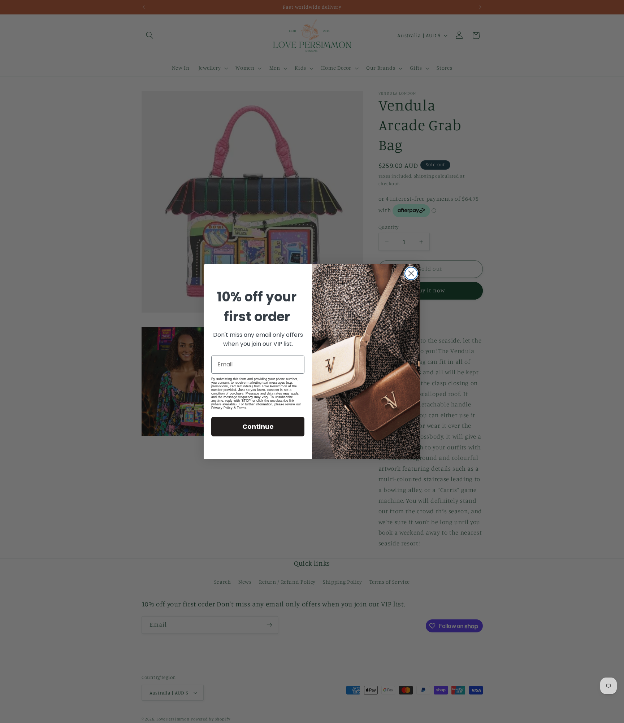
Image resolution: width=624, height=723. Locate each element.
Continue (258, 426)
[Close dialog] (411, 273)
